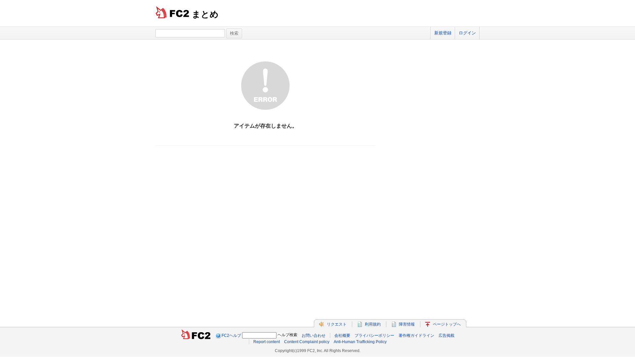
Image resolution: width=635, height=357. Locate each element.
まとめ (205, 14)
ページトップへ (447, 324)
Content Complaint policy (306, 341)
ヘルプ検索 (287, 335)
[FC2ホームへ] (196, 335)
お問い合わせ (313, 335)
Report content (266, 341)
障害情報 (407, 324)
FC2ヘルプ (231, 335)
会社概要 (342, 335)
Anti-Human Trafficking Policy (360, 341)
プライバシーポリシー (374, 335)
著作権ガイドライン (416, 335)
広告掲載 (446, 335)
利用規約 (373, 324)
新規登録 (442, 32)
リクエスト (337, 324)
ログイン (467, 32)
